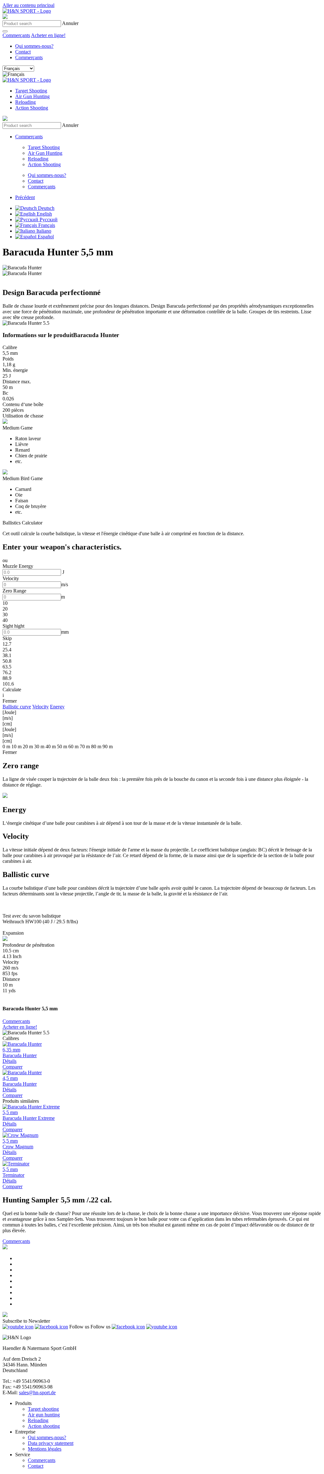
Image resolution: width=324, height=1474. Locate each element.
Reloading (25, 102)
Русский (48, 219)
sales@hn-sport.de (37, 1392)
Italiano (43, 231)
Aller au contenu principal (28, 5)
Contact (23, 51)
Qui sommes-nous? (34, 46)
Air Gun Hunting (32, 96)
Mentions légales (44, 1449)
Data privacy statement (50, 1443)
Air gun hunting (44, 1414)
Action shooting (44, 1426)
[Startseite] (27, 11)
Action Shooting (31, 107)
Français (46, 225)
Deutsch (45, 208)
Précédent (25, 197)
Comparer (12, 1066)
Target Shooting (31, 90)
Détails (9, 1061)
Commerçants (16, 35)
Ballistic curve (17, 706)
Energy (57, 706)
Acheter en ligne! (48, 35)
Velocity (40, 706)
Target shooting (43, 1409)
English (43, 213)
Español (45, 236)
